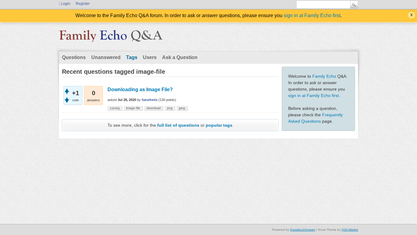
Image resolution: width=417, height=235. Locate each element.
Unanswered (106, 57)
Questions (74, 57)
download (154, 108)
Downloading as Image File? (140, 89)
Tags (131, 57)
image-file (133, 108)
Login (65, 4)
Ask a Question (180, 57)
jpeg (182, 108)
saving (115, 108)
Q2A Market (350, 229)
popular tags (219, 125)
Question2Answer (302, 229)
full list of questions (178, 125)
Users (150, 57)
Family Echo (324, 76)
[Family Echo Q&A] (111, 38)
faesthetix (150, 100)
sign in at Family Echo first (312, 15)
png (169, 108)
